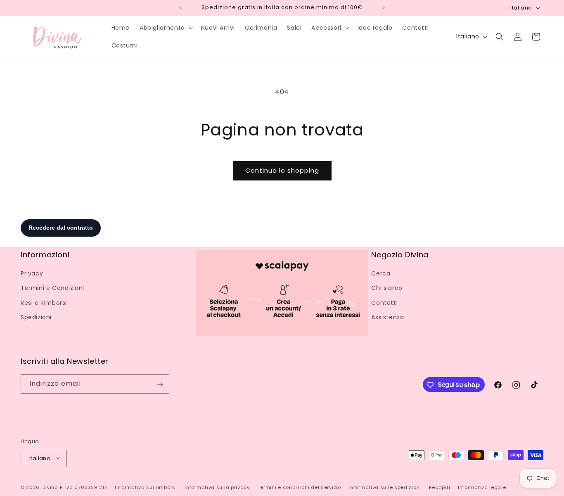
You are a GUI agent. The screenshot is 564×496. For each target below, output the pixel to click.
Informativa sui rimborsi (146, 487)
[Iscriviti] (160, 384)
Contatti (384, 303)
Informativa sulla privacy (217, 487)
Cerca (380, 273)
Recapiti (439, 487)
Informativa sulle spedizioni (384, 487)
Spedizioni (36, 317)
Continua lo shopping (282, 170)
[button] (165, 27)
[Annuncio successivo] (383, 8)
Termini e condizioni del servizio (299, 487)
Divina (50, 487)
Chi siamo (386, 288)
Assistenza (387, 317)
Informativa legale (482, 487)
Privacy (32, 273)
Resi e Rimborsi (44, 303)
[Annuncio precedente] (180, 8)
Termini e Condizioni (52, 288)
